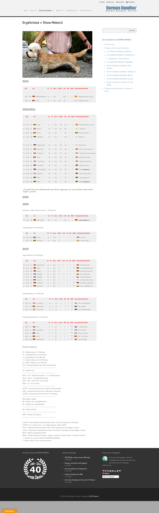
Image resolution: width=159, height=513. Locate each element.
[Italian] (117, 471)
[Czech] (103, 471)
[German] (115, 471)
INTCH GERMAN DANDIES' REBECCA (121, 72)
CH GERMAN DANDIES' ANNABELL (120, 62)
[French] (113, 471)
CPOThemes (93, 496)
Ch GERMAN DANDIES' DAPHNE (119, 51)
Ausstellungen (71, 10)
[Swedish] (108, 474)
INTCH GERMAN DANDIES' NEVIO (120, 75)
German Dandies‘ (45, 10)
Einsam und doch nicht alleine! (76, 463)
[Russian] (103, 474)
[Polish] (120, 471)
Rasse (32, 10)
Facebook (131, 2)
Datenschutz (120, 2)
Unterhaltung (85, 10)
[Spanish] (106, 474)
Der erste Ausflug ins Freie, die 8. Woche (80, 480)
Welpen (59, 10)
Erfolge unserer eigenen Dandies (117, 48)
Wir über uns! (110, 44)
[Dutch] (106, 471)
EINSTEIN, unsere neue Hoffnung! (77, 457)
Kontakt (102, 2)
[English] (108, 471)
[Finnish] (110, 471)
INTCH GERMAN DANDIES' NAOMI (120, 79)
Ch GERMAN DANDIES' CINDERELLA (121, 55)
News (26, 10)
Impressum (110, 2)
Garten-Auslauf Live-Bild (74, 474)
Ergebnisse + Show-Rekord (119, 59)
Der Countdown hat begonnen (76, 469)
